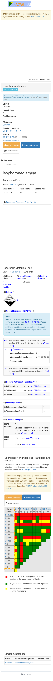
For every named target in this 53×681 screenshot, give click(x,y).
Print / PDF (46, 79)
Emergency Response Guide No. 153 (21, 202)
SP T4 (12, 131)
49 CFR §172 (8, 137)
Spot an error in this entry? (11, 140)
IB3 (5, 340)
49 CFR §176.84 (32, 438)
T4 (5, 349)
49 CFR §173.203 (38, 390)
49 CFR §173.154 (38, 386)
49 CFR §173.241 (38, 394)
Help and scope (37, 16)
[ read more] (17, 349)
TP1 (6, 368)
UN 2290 (8, 662)
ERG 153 (6, 124)
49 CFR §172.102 (32, 322)
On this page (6, 160)
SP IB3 (5, 131)
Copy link (34, 79)
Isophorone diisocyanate (25, 662)
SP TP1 (19, 131)
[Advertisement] (26, 49)
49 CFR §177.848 (28, 469)
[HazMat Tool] (19, 4)
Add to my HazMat (12, 145)
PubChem (13, 184)
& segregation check (31, 145)
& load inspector (11, 151)
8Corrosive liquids (7, 284)
